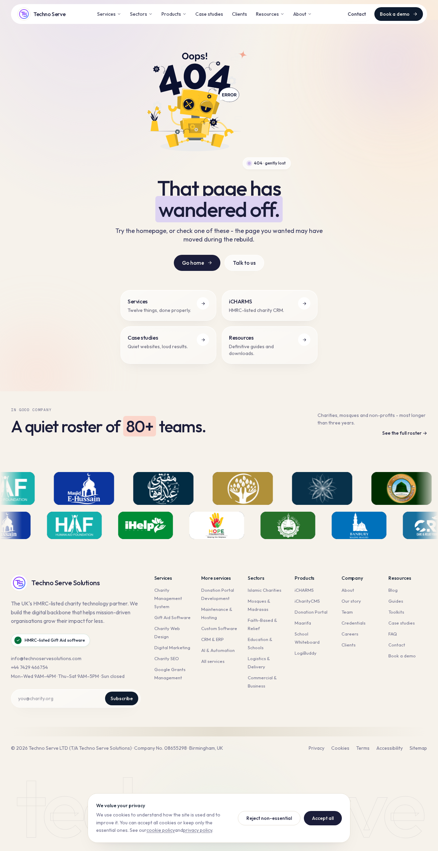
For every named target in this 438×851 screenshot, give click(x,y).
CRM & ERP (212, 639)
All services (212, 661)
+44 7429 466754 (29, 667)
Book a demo (395, 14)
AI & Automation (218, 650)
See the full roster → (404, 433)
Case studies (209, 14)
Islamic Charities (264, 590)
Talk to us (244, 263)
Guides (395, 601)
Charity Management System (168, 598)
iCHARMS (304, 590)
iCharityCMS (307, 601)
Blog (393, 590)
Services (106, 14)
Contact (357, 14)
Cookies (340, 748)
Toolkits (396, 612)
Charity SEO (166, 658)
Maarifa (303, 623)
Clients (239, 14)
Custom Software (219, 628)
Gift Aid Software (172, 617)
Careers (350, 634)
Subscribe (122, 698)
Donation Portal (311, 612)
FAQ (392, 634)
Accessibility (389, 748)
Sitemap (418, 748)
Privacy (316, 748)
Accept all (323, 818)
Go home (193, 263)
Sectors (138, 14)
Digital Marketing (172, 647)
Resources (267, 14)
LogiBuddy (306, 653)
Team (347, 612)
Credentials (353, 623)
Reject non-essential (269, 818)
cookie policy (160, 830)
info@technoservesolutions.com (46, 658)
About (299, 14)
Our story (351, 601)
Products (171, 14)
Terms (363, 748)
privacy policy (197, 830)
